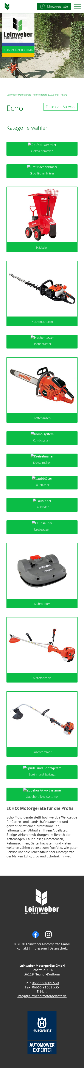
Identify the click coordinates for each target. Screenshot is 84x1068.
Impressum (39, 948)
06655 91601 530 (45, 983)
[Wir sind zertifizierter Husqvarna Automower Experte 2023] (42, 1053)
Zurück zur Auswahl (60, 106)
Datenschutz (59, 948)
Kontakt (22, 948)
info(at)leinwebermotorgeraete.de (42, 996)
